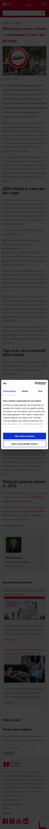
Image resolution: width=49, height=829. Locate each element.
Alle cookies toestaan (24, 436)
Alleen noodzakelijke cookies (24, 444)
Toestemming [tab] (9, 391)
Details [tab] (25, 391)
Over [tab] (40, 391)
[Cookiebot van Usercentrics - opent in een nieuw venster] (35, 383)
